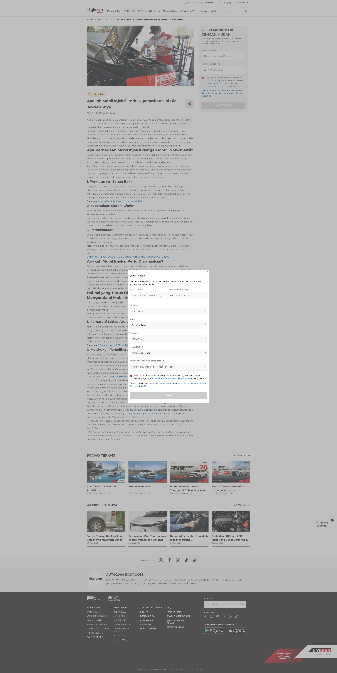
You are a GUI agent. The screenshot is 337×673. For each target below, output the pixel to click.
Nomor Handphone (179, 289)
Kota (132, 319)
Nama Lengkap (137, 289)
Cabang (134, 333)
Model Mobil (136, 347)
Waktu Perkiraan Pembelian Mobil (147, 361)
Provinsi (134, 305)
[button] (168, 272)
